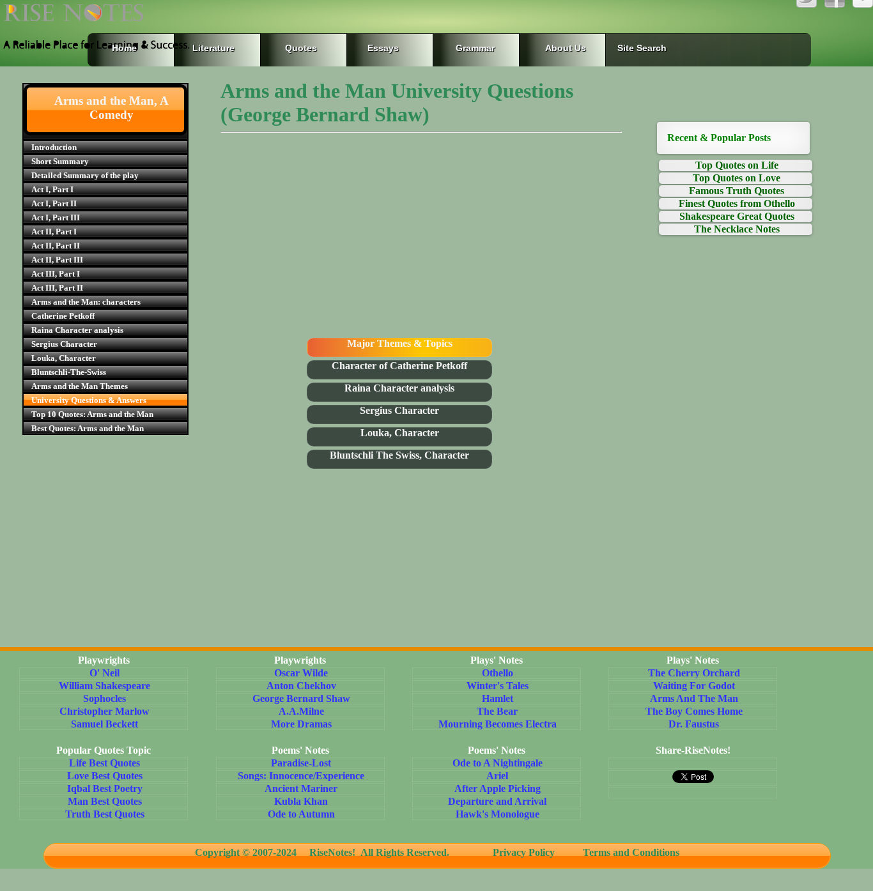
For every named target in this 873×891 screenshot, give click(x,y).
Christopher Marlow (104, 711)
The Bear (497, 711)
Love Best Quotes (105, 775)
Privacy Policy (524, 852)
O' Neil (104, 672)
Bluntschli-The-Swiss (68, 372)
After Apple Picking (497, 788)
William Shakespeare (104, 685)
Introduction (54, 147)
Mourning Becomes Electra (497, 724)
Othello (497, 672)
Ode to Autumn (301, 814)
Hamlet (497, 698)
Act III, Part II (57, 288)
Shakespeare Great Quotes (736, 216)
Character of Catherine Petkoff (399, 365)
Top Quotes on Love (736, 177)
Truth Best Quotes (104, 814)
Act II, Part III (57, 259)
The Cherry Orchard (694, 672)
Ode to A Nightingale (497, 763)
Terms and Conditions (626, 852)
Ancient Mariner (301, 788)
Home (124, 48)
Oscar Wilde (301, 672)
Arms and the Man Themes (79, 386)
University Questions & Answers (88, 400)
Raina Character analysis (77, 330)
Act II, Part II (55, 245)
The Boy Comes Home (694, 711)
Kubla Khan (301, 801)
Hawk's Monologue (497, 814)
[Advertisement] (421, 238)
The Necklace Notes (737, 229)
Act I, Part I (52, 189)
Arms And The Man (694, 698)
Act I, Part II (54, 203)
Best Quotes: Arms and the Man (87, 428)
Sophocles (104, 698)
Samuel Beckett (104, 724)
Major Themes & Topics (399, 343)
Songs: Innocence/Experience (301, 775)
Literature (211, 48)
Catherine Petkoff (63, 316)
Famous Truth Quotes (736, 190)
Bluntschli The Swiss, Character (399, 455)
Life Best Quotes (104, 763)
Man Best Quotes (105, 801)
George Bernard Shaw (301, 698)
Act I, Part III (55, 217)
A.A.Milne (301, 711)
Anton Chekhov (301, 685)
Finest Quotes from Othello (737, 203)
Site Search (642, 48)
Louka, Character (63, 358)
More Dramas (301, 724)
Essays (383, 48)
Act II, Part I (54, 231)
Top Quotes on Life (736, 165)
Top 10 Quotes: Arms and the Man (92, 414)
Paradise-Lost (301, 763)
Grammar (462, 48)
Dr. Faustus (693, 724)
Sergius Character (64, 344)
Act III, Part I (55, 273)
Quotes (301, 48)
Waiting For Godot (694, 685)
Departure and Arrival (497, 801)
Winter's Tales (498, 685)
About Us (565, 48)
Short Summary (60, 161)
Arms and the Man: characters (86, 302)
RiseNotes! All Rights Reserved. (383, 852)
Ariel (497, 775)
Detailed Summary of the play (85, 175)
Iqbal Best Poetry (105, 788)
